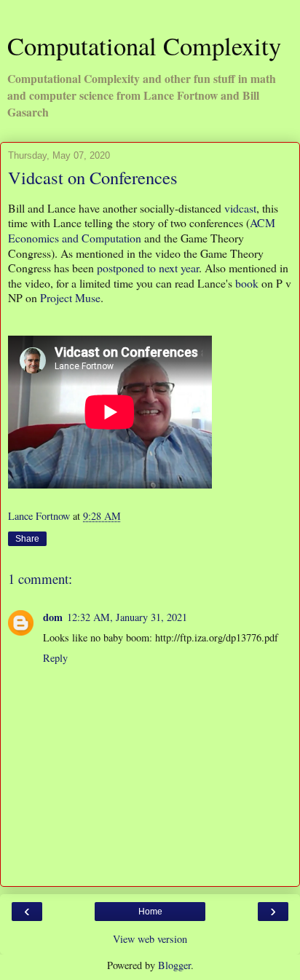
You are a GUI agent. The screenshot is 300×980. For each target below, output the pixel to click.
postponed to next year (148, 267)
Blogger (174, 965)
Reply (55, 658)
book (246, 283)
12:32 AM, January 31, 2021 (127, 617)
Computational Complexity (144, 46)
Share (27, 539)
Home (150, 911)
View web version (150, 939)
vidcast (240, 208)
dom (53, 617)
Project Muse (70, 297)
